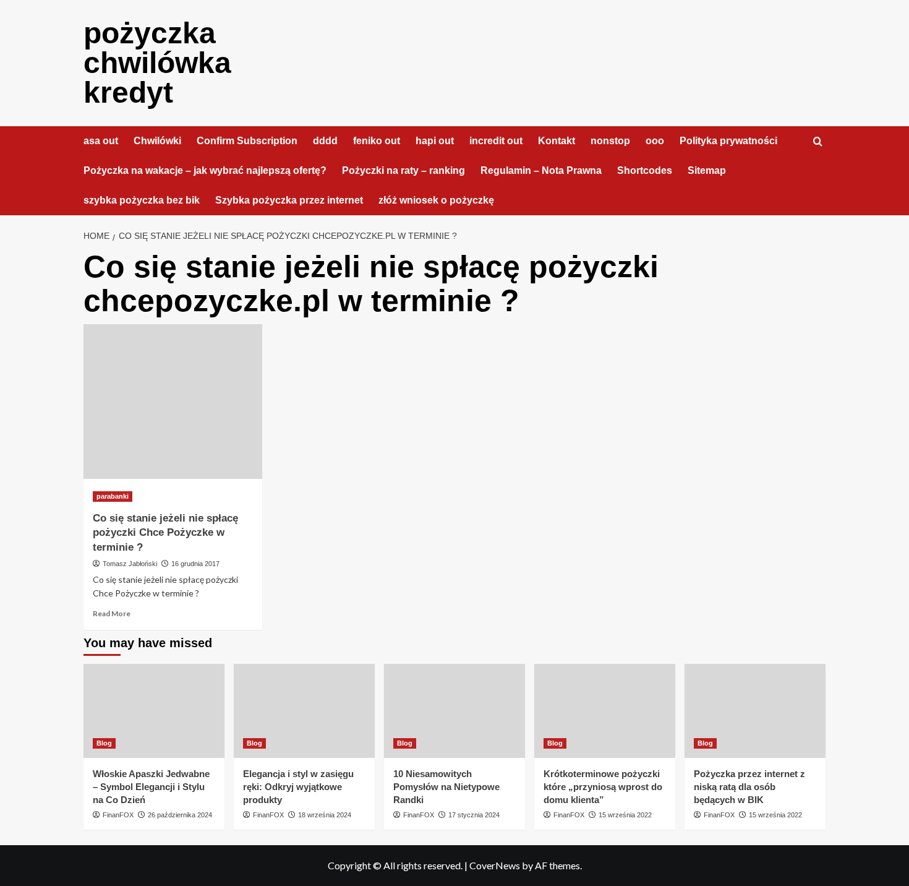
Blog (104, 743)
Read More (111, 613)
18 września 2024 (324, 815)
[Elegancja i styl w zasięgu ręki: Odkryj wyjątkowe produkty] (304, 711)
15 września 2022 (625, 815)
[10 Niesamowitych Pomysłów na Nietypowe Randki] (454, 711)
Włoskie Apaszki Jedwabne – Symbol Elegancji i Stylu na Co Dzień (151, 786)
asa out (100, 140)
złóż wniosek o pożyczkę (436, 200)
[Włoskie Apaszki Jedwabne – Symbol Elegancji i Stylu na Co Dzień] (153, 711)
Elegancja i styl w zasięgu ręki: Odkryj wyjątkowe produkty (298, 786)
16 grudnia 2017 (195, 563)
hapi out (435, 140)
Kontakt (556, 140)
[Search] (818, 142)
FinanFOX (118, 815)
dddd (325, 140)
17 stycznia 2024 (474, 815)
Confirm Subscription (247, 140)
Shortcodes (644, 170)
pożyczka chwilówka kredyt (157, 63)
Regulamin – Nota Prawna (541, 170)
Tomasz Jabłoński (130, 563)
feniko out (376, 140)
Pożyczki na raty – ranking (403, 170)
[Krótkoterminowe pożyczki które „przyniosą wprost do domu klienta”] (604, 711)
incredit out (496, 140)
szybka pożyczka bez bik (141, 200)
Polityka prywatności (728, 140)
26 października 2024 (180, 815)
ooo (655, 140)
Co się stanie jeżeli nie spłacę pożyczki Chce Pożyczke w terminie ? (165, 533)
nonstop (610, 140)
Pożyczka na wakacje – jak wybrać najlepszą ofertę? (204, 170)
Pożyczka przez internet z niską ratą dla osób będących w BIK (749, 786)
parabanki (112, 496)
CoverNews (494, 865)
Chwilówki (157, 140)
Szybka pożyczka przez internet (289, 200)
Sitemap (707, 170)
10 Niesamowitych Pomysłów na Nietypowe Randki (446, 786)
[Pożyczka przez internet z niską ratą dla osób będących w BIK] (755, 711)
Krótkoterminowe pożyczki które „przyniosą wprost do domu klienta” (603, 786)
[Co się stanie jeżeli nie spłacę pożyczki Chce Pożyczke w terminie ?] (172, 401)
